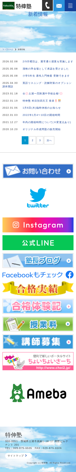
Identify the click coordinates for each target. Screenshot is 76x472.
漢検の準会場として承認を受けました (46, 68)
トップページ (7, 49)
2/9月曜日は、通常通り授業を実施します (48, 61)
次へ (49, 140)
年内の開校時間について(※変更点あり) (47, 122)
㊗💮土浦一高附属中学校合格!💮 (43, 93)
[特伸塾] (21, 5)
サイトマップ (16, 455)
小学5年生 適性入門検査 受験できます (46, 75)
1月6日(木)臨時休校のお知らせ (42, 107)
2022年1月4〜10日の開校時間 (41, 115)
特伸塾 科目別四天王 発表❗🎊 (42, 100)
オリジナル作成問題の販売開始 (42, 129)
